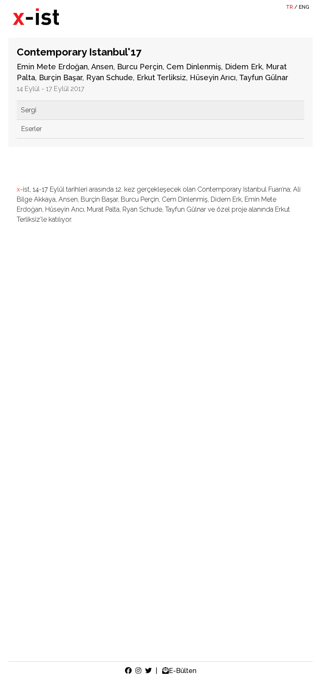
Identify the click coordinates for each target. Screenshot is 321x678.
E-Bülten (182, 671)
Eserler (31, 129)
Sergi (28, 110)
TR (289, 7)
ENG (304, 7)
